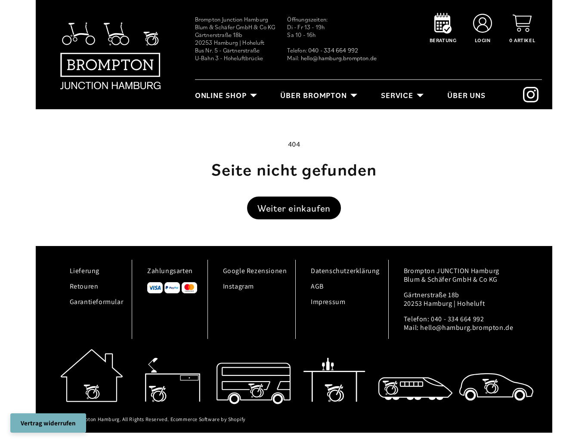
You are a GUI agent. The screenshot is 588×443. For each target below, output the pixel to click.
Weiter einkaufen (294, 208)
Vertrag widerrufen (48, 423)
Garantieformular (97, 301)
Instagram (238, 286)
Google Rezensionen (255, 270)
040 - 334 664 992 (333, 50)
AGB (317, 286)
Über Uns (466, 95)
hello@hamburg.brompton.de (339, 58)
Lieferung (84, 270)
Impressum (328, 301)
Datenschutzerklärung (345, 270)
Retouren (84, 286)
